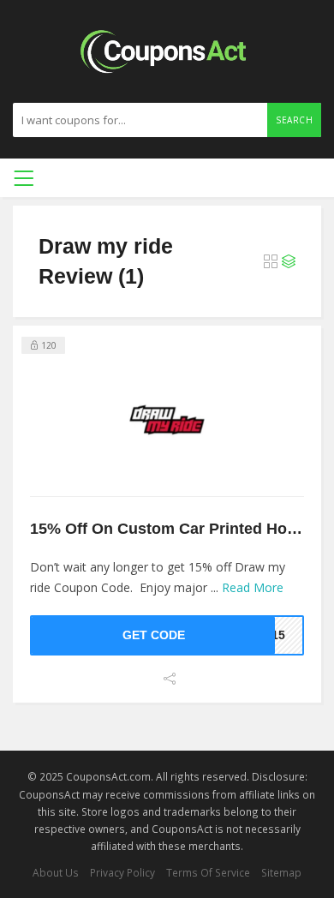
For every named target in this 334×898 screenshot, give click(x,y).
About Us (56, 872)
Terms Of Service (208, 872)
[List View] (288, 261)
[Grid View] (270, 261)
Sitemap (281, 872)
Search (294, 120)
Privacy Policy (122, 872)
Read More (252, 587)
